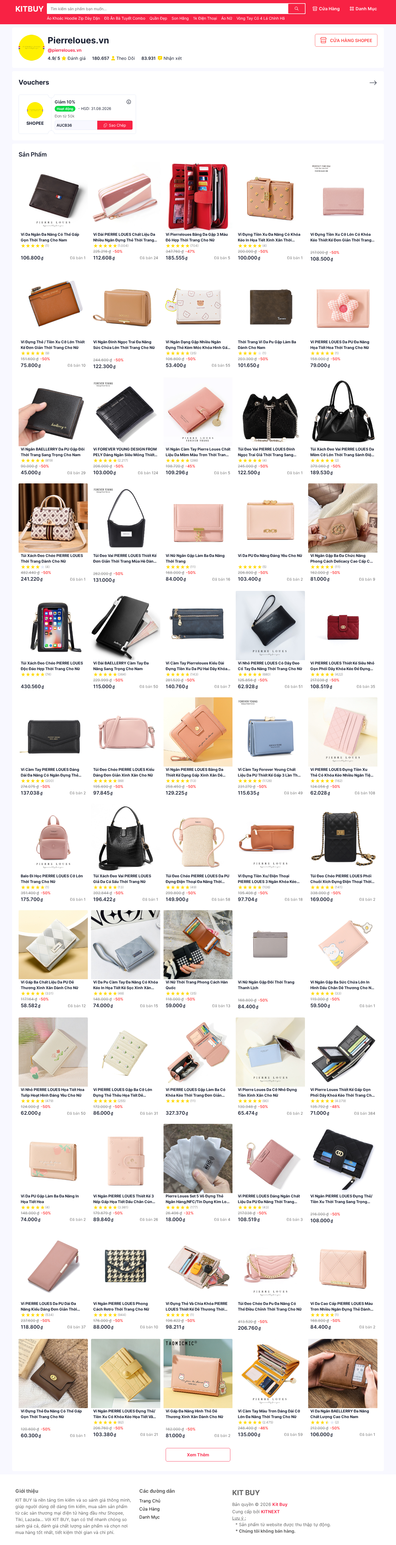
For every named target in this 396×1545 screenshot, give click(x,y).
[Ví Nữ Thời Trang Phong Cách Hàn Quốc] (198, 944)
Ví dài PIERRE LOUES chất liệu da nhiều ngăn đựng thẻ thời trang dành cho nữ (124, 240)
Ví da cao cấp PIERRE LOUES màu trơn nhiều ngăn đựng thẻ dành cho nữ (341, 1309)
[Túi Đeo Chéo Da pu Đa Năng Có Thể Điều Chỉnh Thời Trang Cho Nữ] (270, 1266)
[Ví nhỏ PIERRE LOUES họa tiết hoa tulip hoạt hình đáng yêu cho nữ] (53, 1052)
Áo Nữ (227, 18)
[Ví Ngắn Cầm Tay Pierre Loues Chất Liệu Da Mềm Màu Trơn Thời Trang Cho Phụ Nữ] (198, 411)
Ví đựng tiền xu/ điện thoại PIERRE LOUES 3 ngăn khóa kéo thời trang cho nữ (267, 881)
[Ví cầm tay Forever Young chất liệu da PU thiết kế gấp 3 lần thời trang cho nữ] (270, 732)
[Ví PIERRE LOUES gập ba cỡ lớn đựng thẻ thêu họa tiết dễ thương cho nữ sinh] (125, 1052)
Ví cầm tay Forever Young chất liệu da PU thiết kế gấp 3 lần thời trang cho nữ (269, 775)
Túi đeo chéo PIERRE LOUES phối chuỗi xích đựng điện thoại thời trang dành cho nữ (340, 881)
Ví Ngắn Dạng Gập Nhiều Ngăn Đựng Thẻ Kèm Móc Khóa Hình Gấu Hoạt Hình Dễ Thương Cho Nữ (198, 347)
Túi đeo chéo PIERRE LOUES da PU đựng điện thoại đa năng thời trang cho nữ (197, 881)
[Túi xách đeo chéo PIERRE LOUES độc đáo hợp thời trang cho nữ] (53, 625)
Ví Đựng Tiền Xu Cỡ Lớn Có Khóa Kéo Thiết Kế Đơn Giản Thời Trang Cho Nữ (340, 240)
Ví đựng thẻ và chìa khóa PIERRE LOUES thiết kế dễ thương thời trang (197, 1309)
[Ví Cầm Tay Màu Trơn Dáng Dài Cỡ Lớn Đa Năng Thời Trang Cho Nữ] (270, 1373)
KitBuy (29, 8)
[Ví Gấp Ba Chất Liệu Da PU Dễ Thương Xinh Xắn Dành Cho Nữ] (53, 944)
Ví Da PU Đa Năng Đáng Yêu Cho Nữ (270, 555)
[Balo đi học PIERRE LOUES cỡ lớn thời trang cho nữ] (53, 838)
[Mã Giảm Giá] (370, 83)
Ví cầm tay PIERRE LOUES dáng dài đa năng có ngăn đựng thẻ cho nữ (50, 775)
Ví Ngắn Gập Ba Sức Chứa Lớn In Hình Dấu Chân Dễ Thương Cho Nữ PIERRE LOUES (342, 988)
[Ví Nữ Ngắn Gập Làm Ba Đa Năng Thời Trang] (198, 518)
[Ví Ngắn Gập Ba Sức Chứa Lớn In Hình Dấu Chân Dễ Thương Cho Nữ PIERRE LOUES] (342, 944)
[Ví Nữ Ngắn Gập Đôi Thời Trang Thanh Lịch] (270, 944)
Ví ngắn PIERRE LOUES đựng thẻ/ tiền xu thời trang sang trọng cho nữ (341, 1202)
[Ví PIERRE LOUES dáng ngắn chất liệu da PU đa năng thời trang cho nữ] (270, 1158)
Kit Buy (279, 1504)
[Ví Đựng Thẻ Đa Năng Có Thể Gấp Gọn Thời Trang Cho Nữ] (53, 1373)
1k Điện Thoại (205, 18)
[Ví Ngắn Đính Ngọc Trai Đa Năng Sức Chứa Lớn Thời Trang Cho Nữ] (125, 304)
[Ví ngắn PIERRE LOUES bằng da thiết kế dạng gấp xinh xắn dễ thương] (198, 732)
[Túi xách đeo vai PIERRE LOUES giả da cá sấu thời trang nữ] (125, 838)
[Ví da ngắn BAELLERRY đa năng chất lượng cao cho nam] (342, 1373)
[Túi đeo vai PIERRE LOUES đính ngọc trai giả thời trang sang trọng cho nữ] (270, 411)
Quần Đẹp (159, 18)
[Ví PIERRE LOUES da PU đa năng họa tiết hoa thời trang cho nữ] (342, 304)
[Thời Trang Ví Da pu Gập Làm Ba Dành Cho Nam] (270, 304)
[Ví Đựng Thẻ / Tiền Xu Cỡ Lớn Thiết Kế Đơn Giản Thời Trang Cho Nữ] (53, 304)
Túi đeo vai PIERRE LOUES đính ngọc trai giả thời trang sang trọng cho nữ (266, 455)
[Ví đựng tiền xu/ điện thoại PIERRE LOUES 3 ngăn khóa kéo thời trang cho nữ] (270, 838)
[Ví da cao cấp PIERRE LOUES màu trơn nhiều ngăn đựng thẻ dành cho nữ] (342, 1266)
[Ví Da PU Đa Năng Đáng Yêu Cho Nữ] (270, 518)
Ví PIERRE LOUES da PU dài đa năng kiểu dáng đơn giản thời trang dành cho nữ (49, 1309)
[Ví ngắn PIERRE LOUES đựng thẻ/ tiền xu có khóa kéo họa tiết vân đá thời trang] (125, 1373)
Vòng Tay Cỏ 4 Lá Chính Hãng (263, 18)
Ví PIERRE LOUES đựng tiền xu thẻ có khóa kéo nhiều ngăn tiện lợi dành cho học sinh (341, 775)
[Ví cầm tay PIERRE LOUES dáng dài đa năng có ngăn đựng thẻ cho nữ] (53, 732)
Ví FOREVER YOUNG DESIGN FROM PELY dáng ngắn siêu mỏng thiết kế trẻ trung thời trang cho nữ (125, 455)
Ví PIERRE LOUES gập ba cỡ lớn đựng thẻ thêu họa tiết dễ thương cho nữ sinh (122, 1095)
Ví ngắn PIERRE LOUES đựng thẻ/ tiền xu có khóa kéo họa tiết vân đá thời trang (124, 1417)
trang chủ (149, 1501)
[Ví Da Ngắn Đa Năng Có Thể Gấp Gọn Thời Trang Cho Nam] (53, 196)
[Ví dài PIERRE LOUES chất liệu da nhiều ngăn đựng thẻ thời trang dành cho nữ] (125, 196)
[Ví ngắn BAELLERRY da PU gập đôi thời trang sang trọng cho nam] (53, 411)
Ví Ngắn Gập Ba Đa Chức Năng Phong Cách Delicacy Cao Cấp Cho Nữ (342, 561)
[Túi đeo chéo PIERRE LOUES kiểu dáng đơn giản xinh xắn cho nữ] (125, 732)
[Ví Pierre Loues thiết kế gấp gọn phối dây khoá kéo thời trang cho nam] (342, 1052)
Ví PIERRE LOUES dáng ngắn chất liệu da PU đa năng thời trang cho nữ (269, 1202)
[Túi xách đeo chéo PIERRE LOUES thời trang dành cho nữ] (53, 518)
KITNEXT (270, 1511)
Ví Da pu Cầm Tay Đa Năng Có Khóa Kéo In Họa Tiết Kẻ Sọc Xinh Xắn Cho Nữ (125, 988)
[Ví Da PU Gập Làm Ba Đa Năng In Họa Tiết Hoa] (53, 1158)
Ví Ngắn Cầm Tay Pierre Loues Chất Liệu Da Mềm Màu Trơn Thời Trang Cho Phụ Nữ (198, 455)
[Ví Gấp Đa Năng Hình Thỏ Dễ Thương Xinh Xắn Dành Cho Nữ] (198, 1373)
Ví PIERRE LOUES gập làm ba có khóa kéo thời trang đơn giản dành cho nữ (195, 1095)
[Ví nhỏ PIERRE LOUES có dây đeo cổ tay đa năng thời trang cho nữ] (270, 625)
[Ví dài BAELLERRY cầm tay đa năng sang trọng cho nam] (125, 625)
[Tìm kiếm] (296, 8)
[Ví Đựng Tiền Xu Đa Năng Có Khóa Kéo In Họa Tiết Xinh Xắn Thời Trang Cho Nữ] (270, 196)
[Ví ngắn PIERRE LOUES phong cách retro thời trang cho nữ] (125, 1266)
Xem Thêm (198, 1454)
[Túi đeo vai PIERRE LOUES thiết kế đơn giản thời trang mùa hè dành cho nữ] (125, 518)
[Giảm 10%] (129, 102)
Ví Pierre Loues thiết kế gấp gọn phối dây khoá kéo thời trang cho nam (342, 1095)
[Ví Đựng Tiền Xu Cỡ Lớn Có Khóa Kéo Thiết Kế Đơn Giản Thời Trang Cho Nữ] (342, 196)
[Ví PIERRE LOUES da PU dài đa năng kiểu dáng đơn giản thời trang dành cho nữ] (53, 1266)
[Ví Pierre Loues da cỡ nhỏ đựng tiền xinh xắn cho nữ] (270, 1052)
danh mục (149, 1517)
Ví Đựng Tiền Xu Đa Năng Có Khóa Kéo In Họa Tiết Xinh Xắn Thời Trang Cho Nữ (269, 240)
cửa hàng (149, 1509)
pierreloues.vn (67, 50)
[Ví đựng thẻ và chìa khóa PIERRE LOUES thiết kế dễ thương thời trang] (198, 1266)
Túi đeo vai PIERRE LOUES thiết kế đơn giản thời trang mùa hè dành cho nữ (125, 561)
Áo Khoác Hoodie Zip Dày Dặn (74, 18)
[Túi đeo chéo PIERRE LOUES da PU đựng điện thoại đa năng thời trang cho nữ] (198, 838)
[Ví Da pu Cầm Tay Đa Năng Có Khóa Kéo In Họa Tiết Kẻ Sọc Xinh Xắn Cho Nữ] (125, 944)
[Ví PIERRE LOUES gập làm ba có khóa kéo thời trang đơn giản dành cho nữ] (198, 1052)
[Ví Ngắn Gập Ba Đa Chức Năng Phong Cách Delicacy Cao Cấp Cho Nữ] (342, 518)
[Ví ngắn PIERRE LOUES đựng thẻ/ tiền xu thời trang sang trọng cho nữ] (342, 1158)
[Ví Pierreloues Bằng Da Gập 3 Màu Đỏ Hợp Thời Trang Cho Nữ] (198, 196)
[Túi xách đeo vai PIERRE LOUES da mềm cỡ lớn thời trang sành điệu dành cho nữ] (342, 411)
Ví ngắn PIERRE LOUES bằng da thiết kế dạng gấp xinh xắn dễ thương (194, 775)
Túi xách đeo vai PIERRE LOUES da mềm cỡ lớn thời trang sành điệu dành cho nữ (342, 455)
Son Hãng (181, 18)
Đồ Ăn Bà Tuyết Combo (125, 18)
